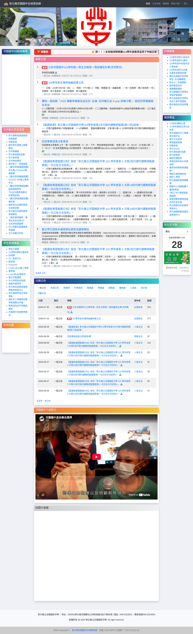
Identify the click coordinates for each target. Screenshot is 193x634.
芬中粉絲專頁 (15, 161)
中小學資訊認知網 (17, 280)
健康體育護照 (175, 89)
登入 (186, 3)
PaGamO (13, 265)
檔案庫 (166, 3)
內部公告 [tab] (55, 288)
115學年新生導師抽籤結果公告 (66, 82)
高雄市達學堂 (15, 284)
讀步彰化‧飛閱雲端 (18, 164)
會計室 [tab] (144, 288)
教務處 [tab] (90, 288)
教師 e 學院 (174, 177)
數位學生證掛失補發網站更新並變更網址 (65, 229)
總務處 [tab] (112, 288)
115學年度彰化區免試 (179, 57)
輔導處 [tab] (122, 288)
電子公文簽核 (175, 139)
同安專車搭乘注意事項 (55, 141)
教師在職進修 (175, 158)
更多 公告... (42, 273)
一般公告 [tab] (42, 288)
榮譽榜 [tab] (66, 288)
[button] (14, 26)
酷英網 (12, 262)
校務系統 (13, 142)
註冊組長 (138, 307)
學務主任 (138, 336)
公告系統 (156, 3)
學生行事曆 (14, 249)
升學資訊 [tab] (78, 288)
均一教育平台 (15, 258)
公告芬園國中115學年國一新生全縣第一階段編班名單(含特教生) (85, 67)
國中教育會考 (175, 85)
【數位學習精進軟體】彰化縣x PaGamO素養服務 (18, 170)
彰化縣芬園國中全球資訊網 (25, 3)
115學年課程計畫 (177, 123)
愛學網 (12, 271)
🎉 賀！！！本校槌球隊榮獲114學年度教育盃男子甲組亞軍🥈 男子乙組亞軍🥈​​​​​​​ (119, 52)
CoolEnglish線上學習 (18, 268)
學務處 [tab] (101, 288)
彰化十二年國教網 (177, 82)
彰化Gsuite (174, 149)
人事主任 (138, 327)
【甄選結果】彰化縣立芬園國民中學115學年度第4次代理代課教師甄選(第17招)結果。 (91, 124)
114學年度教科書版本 (19, 252)
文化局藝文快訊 (16, 233)
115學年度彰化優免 (178, 60)
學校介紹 (175, 3)
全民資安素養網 (16, 224)
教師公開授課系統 (177, 174)
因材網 (12, 255)
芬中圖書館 (14, 151)
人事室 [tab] (133, 288)
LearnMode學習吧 (17, 274)
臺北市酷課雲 (15, 277)
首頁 (148, 3)
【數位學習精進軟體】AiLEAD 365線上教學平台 (19, 179)
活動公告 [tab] (42, 293)
